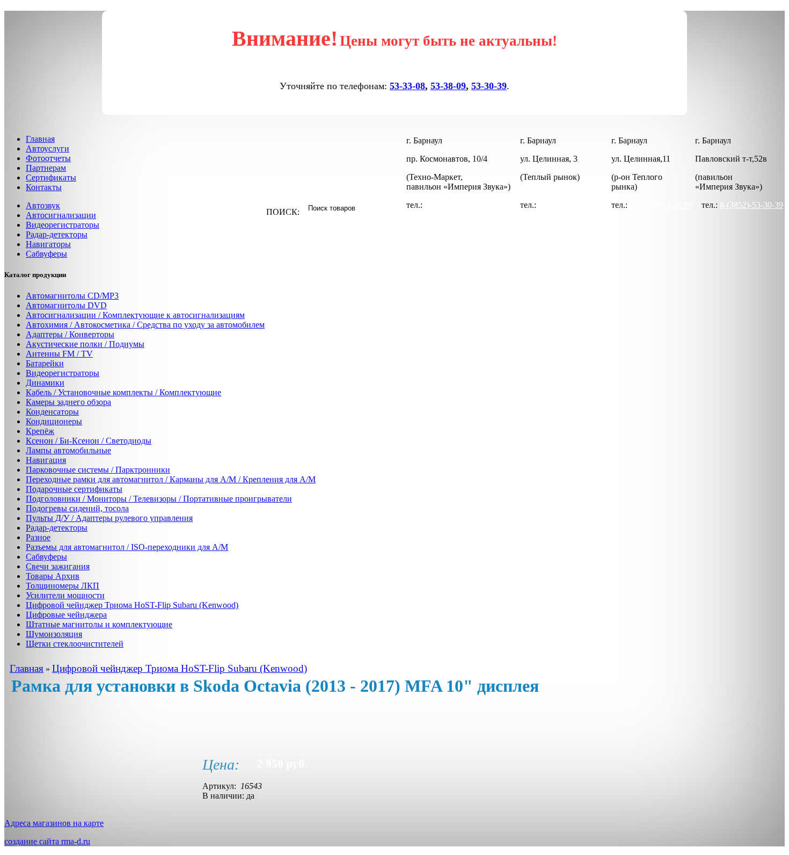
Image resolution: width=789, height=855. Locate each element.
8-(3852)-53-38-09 (661, 204)
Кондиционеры (54, 421)
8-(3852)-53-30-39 (570, 204)
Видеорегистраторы (62, 224)
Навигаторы (48, 244)
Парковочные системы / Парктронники (98, 469)
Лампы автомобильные (68, 450)
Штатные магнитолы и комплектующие (99, 624)
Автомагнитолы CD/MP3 (72, 295)
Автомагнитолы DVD (66, 305)
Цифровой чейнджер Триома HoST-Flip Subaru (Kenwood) (132, 605)
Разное (38, 537)
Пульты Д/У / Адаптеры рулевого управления (109, 518)
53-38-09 (448, 86)
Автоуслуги (47, 148)
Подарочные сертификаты (74, 489)
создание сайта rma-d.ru (47, 841)
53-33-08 (407, 86)
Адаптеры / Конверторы (70, 334)
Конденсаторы (52, 411)
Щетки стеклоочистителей (74, 643)
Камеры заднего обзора (68, 402)
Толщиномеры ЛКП (62, 585)
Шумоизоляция (54, 634)
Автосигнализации (61, 215)
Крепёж (40, 431)
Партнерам (46, 167)
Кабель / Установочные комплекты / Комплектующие (123, 392)
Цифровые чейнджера (66, 614)
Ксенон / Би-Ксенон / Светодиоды (88, 440)
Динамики (45, 382)
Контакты (44, 187)
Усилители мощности (65, 595)
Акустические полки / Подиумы (85, 344)
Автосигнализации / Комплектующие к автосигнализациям (135, 315)
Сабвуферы (46, 253)
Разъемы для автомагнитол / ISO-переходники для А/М (127, 547)
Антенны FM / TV (59, 353)
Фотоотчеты (48, 158)
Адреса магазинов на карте (54, 823)
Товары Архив (52, 576)
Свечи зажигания (58, 566)
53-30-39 (489, 86)
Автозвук (43, 205)
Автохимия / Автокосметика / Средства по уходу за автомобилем (145, 324)
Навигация (46, 460)
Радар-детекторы (56, 234)
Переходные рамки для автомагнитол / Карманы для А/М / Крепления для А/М (171, 479)
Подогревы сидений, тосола (77, 508)
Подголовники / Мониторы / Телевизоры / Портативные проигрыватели (159, 498)
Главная (40, 138)
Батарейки (45, 363)
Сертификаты (51, 177)
